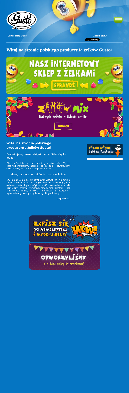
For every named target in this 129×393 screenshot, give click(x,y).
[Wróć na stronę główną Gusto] (21, 20)
